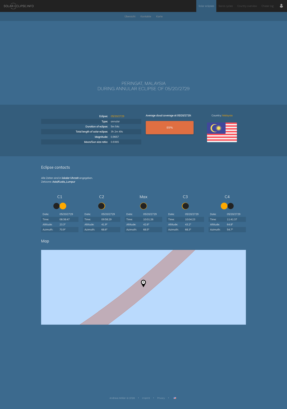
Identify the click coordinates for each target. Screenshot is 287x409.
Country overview (247, 5)
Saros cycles (226, 5)
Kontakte (146, 16)
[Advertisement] (143, 46)
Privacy (161, 398)
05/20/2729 (117, 116)
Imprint (146, 398)
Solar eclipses (206, 5)
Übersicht (130, 16)
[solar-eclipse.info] (18, 6)
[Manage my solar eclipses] (281, 6)
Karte (159, 16)
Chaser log (267, 5)
